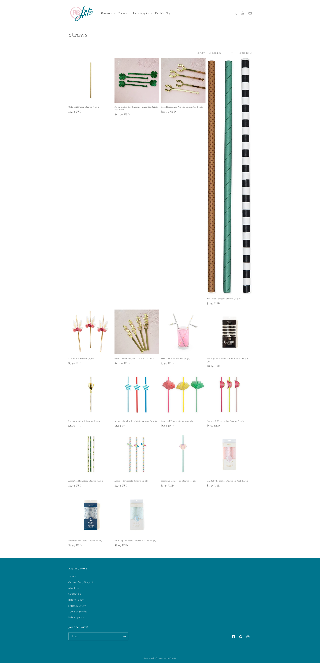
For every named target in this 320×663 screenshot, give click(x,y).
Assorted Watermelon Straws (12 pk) (225, 421)
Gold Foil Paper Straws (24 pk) (84, 107)
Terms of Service (77, 611)
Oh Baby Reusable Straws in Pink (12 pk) (228, 481)
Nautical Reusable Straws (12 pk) (85, 540)
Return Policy (76, 599)
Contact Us (74, 593)
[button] (235, 13)
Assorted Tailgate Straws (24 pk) (224, 298)
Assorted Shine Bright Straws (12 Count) (135, 421)
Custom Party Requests (81, 582)
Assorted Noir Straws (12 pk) (175, 358)
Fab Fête (155, 658)
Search (72, 576)
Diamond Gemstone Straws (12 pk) (178, 481)
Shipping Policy (77, 605)
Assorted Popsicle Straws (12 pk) (131, 481)
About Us (73, 588)
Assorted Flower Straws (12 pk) (177, 421)
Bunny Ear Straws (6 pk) (81, 358)
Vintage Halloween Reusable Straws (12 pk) (227, 360)
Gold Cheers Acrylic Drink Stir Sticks (134, 358)
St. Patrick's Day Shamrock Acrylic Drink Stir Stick (136, 108)
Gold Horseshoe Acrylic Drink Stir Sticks (182, 107)
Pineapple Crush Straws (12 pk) (84, 421)
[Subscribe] (124, 636)
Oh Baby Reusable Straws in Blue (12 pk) (135, 540)
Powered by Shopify (167, 658)
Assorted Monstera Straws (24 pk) (86, 481)
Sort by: (201, 52)
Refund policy (76, 617)
